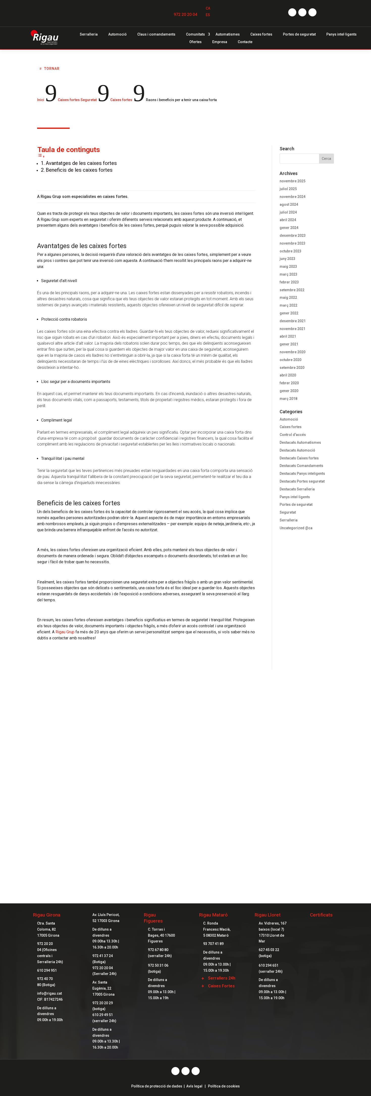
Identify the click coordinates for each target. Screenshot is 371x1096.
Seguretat (288, 512)
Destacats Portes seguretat (302, 481)
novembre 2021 (292, 329)
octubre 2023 (290, 251)
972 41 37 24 (102, 956)
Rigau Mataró (213, 915)
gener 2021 (289, 344)
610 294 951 (47, 970)
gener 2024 (289, 228)
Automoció (117, 34)
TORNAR (52, 69)
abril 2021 (288, 336)
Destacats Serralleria (297, 489)
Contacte (245, 42)
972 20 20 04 (185, 14)
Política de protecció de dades (156, 1086)
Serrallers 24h (221, 978)
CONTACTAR (185, 848)
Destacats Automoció (297, 450)
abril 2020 (288, 375)
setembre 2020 (292, 368)
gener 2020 (289, 391)
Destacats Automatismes (300, 442)
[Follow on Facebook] (292, 12)
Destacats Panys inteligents (302, 473)
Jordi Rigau (159, 693)
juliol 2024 (288, 212)
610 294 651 (268, 965)
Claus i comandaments (156, 34)
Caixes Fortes (221, 986)
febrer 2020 (289, 383)
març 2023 (288, 274)
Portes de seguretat (299, 34)
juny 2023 (287, 259)
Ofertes (195, 42)
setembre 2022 (292, 290)
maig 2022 (288, 297)
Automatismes (228, 34)
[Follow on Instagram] (302, 12)
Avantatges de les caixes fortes (81, 163)
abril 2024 (288, 220)
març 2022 (288, 305)
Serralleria (89, 34)
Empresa (219, 42)
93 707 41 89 (213, 944)
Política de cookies (224, 1086)
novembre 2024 (292, 197)
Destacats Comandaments (301, 466)
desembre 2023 (293, 235)
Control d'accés (293, 435)
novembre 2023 (292, 243)
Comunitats (195, 34)
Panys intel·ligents (341, 34)
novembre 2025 (292, 181)
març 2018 (288, 399)
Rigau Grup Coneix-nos (185, 805)
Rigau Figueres (153, 918)
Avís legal (194, 1086)
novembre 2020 (292, 352)
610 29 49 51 (102, 1015)
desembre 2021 (293, 321)
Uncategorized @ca (296, 528)
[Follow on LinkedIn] (312, 12)
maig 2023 (288, 266)
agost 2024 (289, 204)
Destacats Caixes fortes (299, 458)
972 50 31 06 (158, 965)
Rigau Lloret (268, 915)
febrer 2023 (289, 282)
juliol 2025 (288, 189)
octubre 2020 (290, 360)
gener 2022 (289, 313)
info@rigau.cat (49, 993)
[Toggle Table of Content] (41, 157)
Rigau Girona (46, 915)
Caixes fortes (261, 34)
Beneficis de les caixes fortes (79, 170)
